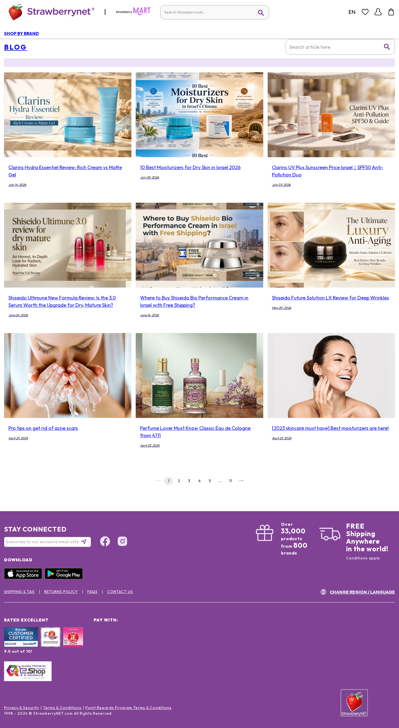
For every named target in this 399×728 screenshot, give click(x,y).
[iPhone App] (24, 577)
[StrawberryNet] (49, 12)
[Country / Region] (352, 12)
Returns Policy (61, 591)
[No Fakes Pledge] (73, 643)
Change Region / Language (362, 592)
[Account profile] (378, 12)
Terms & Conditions (62, 707)
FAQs (92, 591)
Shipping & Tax (19, 591)
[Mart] (133, 14)
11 (230, 480)
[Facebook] (105, 542)
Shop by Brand (21, 33)
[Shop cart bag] (391, 12)
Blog (15, 47)
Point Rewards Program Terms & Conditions (129, 707)
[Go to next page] (240, 480)
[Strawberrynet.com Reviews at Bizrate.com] (21, 645)
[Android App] (65, 577)
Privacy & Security (21, 707)
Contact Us (120, 591)
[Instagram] (122, 542)
